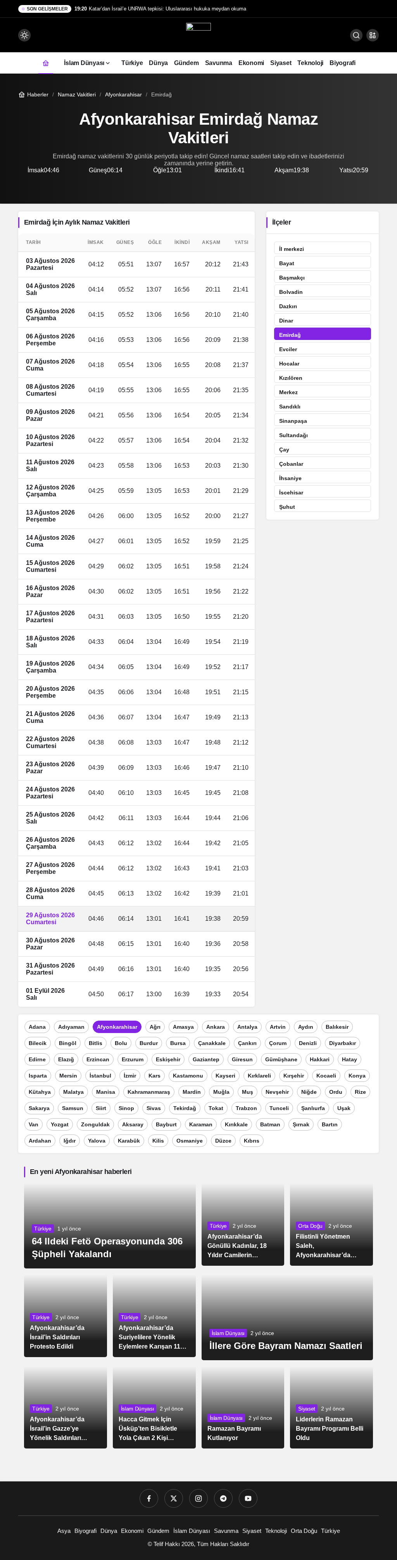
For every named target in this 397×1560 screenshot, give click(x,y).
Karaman (200, 1124)
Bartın (330, 1124)
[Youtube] (248, 1498)
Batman (270, 1124)
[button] (372, 35)
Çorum (278, 1043)
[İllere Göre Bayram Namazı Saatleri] (287, 1317)
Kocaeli (326, 1076)
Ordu (335, 1092)
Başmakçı (292, 278)
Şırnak (301, 1124)
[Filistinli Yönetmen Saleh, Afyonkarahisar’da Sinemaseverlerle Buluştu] (331, 1224)
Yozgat (60, 1124)
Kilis (158, 1141)
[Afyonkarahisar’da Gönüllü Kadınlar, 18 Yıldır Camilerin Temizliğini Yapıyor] (243, 1224)
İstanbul (100, 1076)
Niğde (309, 1092)
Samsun (72, 1108)
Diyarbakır (342, 1043)
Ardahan (40, 1141)
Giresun (242, 1059)
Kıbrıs (251, 1141)
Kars (154, 1076)
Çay (284, 449)
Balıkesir (337, 1027)
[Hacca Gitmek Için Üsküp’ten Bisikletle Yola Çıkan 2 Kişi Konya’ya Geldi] (154, 1407)
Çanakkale (212, 1043)
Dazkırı (288, 306)
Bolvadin (291, 292)
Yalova (96, 1141)
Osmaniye (189, 1141)
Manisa (105, 1092)
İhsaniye (290, 478)
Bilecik (38, 1043)
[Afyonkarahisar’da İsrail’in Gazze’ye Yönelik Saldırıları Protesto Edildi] (65, 1407)
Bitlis (95, 1043)
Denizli (308, 1043)
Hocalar (289, 363)
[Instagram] (198, 1498)
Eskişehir (168, 1059)
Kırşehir (293, 1076)
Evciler (288, 349)
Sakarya (39, 1108)
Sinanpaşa (293, 421)
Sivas (154, 1108)
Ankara (215, 1027)
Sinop (126, 1108)
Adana (37, 1027)
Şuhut (287, 507)
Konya (357, 1076)
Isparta (38, 1076)
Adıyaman (71, 1027)
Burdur (149, 1043)
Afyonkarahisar (117, 1027)
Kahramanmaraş (149, 1092)
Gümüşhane (281, 1059)
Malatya (73, 1092)
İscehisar (291, 492)
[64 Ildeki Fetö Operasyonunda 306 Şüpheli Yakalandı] (110, 1225)
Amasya (183, 1027)
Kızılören (290, 378)
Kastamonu (188, 1076)
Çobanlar (291, 464)
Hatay (349, 1059)
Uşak (343, 1108)
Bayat (286, 263)
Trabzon (246, 1108)
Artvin (278, 1027)
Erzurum (132, 1059)
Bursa (178, 1043)
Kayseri (225, 1076)
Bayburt (166, 1124)
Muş (247, 1092)
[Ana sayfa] (45, 63)
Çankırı (247, 1043)
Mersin (68, 1076)
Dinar (286, 320)
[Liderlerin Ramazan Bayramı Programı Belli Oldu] (331, 1407)
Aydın (305, 1027)
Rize (360, 1092)
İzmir (130, 1076)
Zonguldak (95, 1124)
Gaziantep (206, 1059)
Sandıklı (289, 406)
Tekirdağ (184, 1108)
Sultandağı (293, 435)
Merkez (288, 392)
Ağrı (155, 1027)
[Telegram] (223, 1498)
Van (33, 1124)
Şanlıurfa (313, 1108)
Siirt (101, 1108)
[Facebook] (149, 1498)
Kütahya (40, 1092)
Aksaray (132, 1124)
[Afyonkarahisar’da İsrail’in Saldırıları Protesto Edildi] (65, 1315)
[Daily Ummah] (198, 34)
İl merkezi (291, 249)
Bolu (121, 1043)
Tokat (216, 1108)
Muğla (221, 1092)
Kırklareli (259, 1076)
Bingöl (67, 1043)
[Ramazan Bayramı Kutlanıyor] (243, 1407)
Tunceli (279, 1108)
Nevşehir (277, 1092)
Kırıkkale (236, 1124)
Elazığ (66, 1059)
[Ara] (356, 35)
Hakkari (320, 1059)
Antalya (247, 1027)
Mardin (192, 1092)
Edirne (37, 1059)
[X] (173, 1498)
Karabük (129, 1141)
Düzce (223, 1141)
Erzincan (97, 1059)
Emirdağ (290, 335)
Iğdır (70, 1141)
